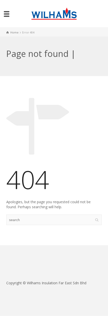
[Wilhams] (54, 13)
